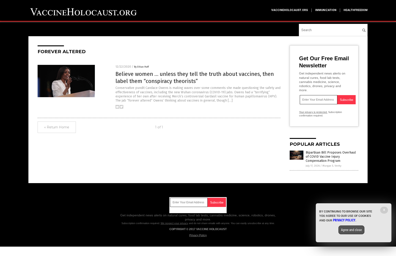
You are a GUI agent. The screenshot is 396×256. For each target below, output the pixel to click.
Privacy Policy (198, 235)
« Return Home (56, 127)
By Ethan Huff (141, 66)
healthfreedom (356, 10)
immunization (325, 10)
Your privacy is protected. (313, 112)
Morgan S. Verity (331, 165)
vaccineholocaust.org (289, 10)
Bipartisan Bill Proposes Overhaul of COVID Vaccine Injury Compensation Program (331, 157)
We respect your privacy (174, 223)
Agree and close (351, 230)
